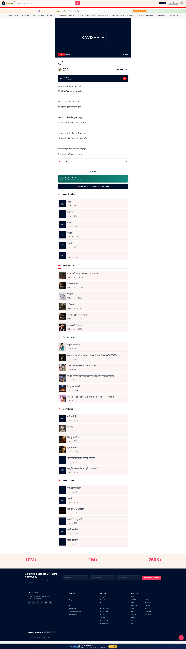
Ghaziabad (148, 611)
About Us (72, 597)
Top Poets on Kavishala (93, 632)
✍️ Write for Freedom (139, 11)
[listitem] (29, 602)
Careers (71, 603)
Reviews (71, 606)
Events (102, 603)
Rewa (132, 608)
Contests (102, 617)
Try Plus (112, 646)
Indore (147, 608)
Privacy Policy (73, 614)
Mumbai (133, 602)
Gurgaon (133, 599)
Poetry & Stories (104, 597)
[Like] (59, 161)
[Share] (126, 69)
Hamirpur (133, 614)
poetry (94, 171)
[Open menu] (182, 3)
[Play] (125, 78)
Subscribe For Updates (151, 577)
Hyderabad (148, 602)
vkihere (65, 68)
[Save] (67, 161)
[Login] (181, 637)
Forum (102, 606)
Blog (70, 600)
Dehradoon (148, 614)
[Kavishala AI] (162, 3)
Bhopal (133, 611)
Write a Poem (104, 623)
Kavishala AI (103, 614)
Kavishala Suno (104, 608)
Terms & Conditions (75, 611)
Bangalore (134, 605)
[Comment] (63, 161)
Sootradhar (103, 600)
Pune (146, 599)
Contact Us (72, 608)
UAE (132, 623)
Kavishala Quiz (104, 611)
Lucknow (147, 605)
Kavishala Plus (104, 620)
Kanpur (133, 617)
